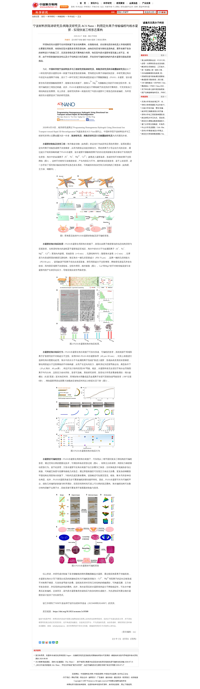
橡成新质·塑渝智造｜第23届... (153, 80)
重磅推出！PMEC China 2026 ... (153, 86)
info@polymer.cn (59, 626)
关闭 (133, 639)
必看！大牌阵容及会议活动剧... (154, 63)
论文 (102, 7)
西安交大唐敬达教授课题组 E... (153, 121)
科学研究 (108, 3)
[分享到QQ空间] (43, 642)
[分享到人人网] (53, 642)
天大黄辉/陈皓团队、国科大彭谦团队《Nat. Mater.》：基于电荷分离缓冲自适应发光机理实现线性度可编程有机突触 (79, 662)
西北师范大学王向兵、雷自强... (154, 118)
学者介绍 (95, 7)
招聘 (136, 7)
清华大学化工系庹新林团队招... (154, 115)
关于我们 (66, 677)
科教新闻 (61, 17)
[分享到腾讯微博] (50, 642)
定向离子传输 (77, 40)
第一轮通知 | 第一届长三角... (152, 70)
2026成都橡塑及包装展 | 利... (152, 73)
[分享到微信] (57, 642)
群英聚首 (120, 3)
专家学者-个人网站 (112, 7)
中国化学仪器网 (110, 674)
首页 (43, 17)
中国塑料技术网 (87, 674)
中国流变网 (98, 674)
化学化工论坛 (123, 674)
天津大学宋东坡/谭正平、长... (153, 102)
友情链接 (134, 677)
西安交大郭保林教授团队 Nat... (153, 134)
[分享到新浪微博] (47, 642)
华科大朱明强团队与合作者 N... (154, 105)
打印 (126, 639)
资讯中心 (95, 3)
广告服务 (100, 677)
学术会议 (79, 7)
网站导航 (75, 677)
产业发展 (146, 3)
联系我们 (126, 677)
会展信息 (133, 3)
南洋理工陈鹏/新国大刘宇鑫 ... (153, 111)
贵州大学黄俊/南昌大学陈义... (153, 131)
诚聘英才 (92, 677)
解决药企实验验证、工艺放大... (154, 67)
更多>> (163, 55)
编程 (84, 40)
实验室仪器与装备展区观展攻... (154, 76)
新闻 (73, 7)
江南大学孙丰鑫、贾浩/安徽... (153, 108)
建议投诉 (117, 677)
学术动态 (71, 17)
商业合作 (83, 677)
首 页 (83, 3)
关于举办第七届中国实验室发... (154, 89)
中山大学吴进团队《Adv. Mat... (153, 127)
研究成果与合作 (127, 7)
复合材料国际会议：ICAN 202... (154, 60)
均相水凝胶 (91, 40)
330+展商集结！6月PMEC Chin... (154, 83)
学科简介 (87, 7)
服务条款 (109, 677)
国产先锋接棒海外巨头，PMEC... (154, 93)
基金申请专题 (144, 7)
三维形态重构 (101, 40)
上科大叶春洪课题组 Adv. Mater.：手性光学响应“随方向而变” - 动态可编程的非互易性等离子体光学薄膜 (75, 665)
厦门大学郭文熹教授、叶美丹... (154, 124)
